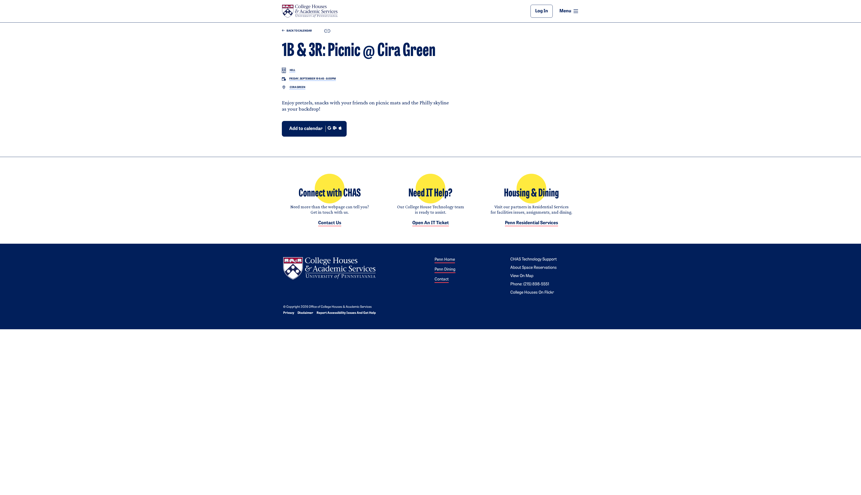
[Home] (309, 11)
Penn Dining (445, 270)
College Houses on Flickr (532, 293)
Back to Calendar (299, 31)
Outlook (335, 128)
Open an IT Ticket (430, 223)
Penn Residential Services (531, 223)
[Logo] (329, 267)
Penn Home (445, 260)
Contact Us (329, 223)
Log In (541, 11)
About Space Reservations (533, 268)
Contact (442, 280)
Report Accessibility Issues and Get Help (346, 313)
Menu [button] (569, 11)
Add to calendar (306, 129)
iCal (340, 128)
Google (329, 128)
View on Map (521, 276)
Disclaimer (305, 313)
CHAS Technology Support (533, 260)
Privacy (288, 313)
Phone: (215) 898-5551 (529, 284)
